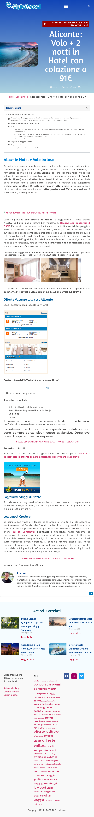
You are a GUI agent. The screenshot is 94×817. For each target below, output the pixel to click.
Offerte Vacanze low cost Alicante (25, 123)
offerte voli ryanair (51, 754)
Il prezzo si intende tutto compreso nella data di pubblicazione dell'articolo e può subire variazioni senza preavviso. (49, 130)
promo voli (43, 764)
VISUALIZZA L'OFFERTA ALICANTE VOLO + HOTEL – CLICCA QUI (47, 442)
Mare (74, 22)
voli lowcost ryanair (52, 800)
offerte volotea (39, 761)
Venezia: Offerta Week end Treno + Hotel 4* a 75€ (80, 622)
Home (11, 97)
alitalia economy (40, 681)
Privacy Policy (11, 688)
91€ (12, 126)
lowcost (37, 715)
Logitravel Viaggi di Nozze (22, 142)
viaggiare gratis (49, 779)
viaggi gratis (41, 783)
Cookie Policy (11, 692)
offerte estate (51, 721)
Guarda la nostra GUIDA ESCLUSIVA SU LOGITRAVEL (47, 559)
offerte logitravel (46, 731)
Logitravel (66, 22)
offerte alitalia (48, 715)
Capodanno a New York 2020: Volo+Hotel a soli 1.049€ (33, 648)
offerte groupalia (41, 725)
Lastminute (56, 22)
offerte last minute (48, 728)
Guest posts (11, 695)
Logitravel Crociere (19, 145)
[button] (66, 6)
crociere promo (42, 697)
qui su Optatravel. (24, 532)
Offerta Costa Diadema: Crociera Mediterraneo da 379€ (80, 648)
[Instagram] (74, 676)
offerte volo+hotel (45, 757)
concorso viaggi (45, 689)
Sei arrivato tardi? (20, 138)
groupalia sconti (47, 701)
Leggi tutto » (27, 637)
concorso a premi (47, 684)
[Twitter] (81, 676)
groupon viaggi (51, 711)
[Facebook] (66, 676)
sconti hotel (45, 767)
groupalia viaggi (42, 704)
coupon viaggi (45, 693)
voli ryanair (38, 804)
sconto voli (43, 772)
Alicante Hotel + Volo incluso (21, 114)
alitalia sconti (52, 681)
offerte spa (38, 736)
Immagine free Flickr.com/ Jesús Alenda (28, 148)
